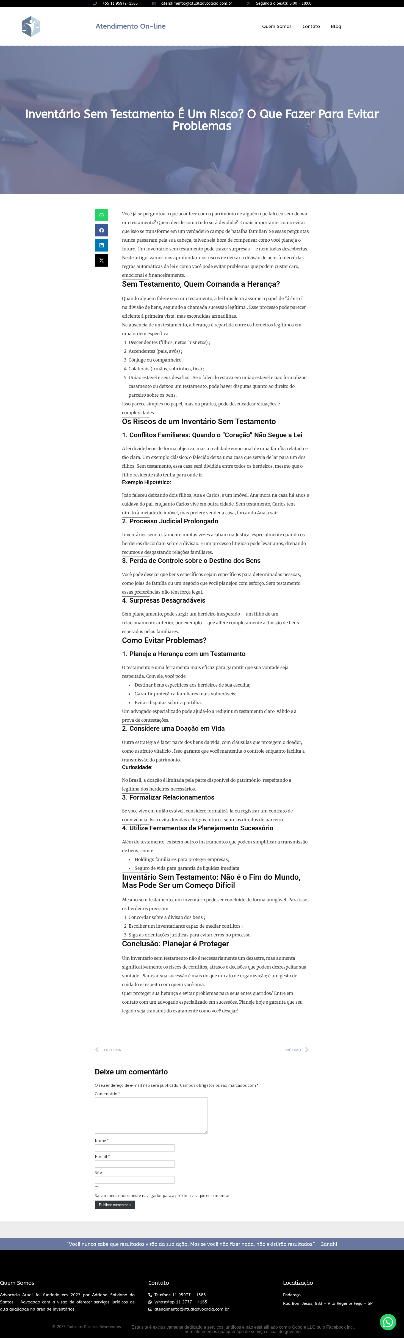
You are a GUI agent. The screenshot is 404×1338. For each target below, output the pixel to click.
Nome (102, 1141)
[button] (101, 215)
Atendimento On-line (131, 26)
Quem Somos (277, 26)
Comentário (107, 1094)
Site (98, 1172)
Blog (336, 26)
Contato (311, 26)
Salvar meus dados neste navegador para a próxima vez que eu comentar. (162, 1195)
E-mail (102, 1156)
